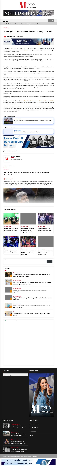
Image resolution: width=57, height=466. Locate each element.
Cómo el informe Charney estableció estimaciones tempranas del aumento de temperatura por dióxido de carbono (32, 283)
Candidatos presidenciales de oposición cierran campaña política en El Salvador (27, 230)
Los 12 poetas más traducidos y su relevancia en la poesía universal (19, 450)
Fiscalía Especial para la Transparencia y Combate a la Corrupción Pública (37, 100)
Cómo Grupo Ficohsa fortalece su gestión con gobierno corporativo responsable (29, 291)
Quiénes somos (32, 431)
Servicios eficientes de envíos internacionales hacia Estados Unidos (45, 252)
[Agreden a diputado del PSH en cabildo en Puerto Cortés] (46, 218)
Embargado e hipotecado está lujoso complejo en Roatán (28, 31)
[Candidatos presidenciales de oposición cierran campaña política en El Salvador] (28, 218)
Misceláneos (6, 27)
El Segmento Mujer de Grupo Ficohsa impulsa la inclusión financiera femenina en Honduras (32, 298)
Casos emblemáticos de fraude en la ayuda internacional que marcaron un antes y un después (31, 306)
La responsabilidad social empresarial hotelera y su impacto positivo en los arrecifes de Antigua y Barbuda (31, 275)
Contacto (31, 435)
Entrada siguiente (7, 166)
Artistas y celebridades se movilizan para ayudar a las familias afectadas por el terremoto (18, 442)
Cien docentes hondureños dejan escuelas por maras (11, 229)
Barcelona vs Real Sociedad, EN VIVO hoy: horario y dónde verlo (28, 252)
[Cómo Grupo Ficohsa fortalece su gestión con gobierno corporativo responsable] (8, 290)
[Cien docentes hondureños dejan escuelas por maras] (11, 218)
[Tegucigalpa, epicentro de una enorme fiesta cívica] (11, 241)
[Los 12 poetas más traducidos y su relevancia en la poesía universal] (6, 449)
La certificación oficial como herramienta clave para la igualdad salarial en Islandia (31, 314)
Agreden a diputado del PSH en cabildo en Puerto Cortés (44, 230)
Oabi (26, 50)
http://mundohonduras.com (16, 159)
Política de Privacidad (34, 424)
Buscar (6, 259)
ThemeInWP (36, 456)
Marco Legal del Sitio (34, 427)
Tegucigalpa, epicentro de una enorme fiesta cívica (10, 251)
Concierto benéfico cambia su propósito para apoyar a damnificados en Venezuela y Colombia (18, 434)
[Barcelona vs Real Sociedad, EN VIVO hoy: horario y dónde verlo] (28, 241)
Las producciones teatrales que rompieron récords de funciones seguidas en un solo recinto (19, 427)
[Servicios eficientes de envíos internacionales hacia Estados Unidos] (46, 241)
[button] (49, 20)
